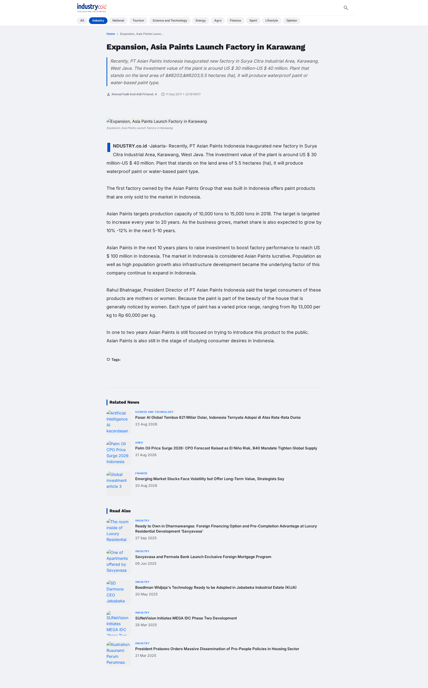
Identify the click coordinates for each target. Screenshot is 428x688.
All (82, 20)
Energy (201, 20)
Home (111, 34)
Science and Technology (170, 20)
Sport (253, 20)
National (118, 20)
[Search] (346, 7)
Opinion (291, 20)
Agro (217, 20)
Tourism (138, 20)
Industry (98, 20)
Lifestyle (272, 20)
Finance (235, 20)
